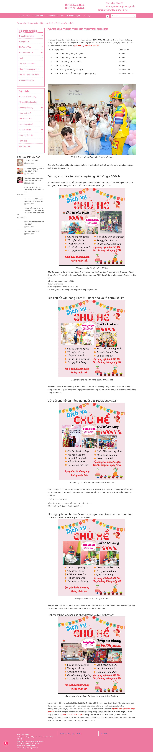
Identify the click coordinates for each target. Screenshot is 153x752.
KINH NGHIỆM (73, 16)
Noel (21, 58)
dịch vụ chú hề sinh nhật (71, 714)
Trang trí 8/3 (24, 41)
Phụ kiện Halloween (27, 64)
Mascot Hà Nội (25, 130)
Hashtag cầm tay (26, 108)
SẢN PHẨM (38, 16)
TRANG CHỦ (24, 16)
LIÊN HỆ (86, 16)
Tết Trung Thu (25, 47)
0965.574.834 (74, 5)
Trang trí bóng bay (26, 80)
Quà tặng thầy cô (26, 124)
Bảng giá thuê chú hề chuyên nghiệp (57, 23)
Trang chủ (21, 23)
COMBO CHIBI (25, 119)
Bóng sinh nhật (25, 113)
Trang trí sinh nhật (26, 36)
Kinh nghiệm (33, 23)
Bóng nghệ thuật (26, 135)
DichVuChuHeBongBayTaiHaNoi (70, 734)
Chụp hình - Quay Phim (29, 69)
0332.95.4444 (74, 8)
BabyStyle (104, 734)
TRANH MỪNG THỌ (27, 97)
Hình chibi (23, 141)
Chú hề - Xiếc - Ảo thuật (29, 75)
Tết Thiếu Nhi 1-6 (26, 53)
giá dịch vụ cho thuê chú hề (86, 46)
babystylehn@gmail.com (30, 748)
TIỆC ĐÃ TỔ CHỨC (55, 16)
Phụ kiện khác (25, 146)
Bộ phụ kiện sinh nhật (28, 102)
